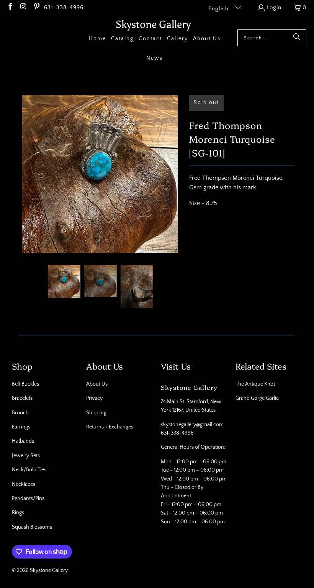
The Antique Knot (255, 384)
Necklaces (23, 484)
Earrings (21, 427)
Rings (18, 513)
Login (274, 7)
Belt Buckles (25, 384)
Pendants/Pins (28, 498)
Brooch (20, 413)
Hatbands (23, 441)
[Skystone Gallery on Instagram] (23, 7)
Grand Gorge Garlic (257, 398)
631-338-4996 (63, 7)
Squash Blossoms (32, 527)
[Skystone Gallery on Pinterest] (36, 7)
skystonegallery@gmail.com (192, 425)
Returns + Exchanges (109, 427)
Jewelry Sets (26, 456)
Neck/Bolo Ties (29, 470)
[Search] (296, 37)
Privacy (94, 398)
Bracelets (22, 398)
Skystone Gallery (48, 570)
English (219, 8)
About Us (97, 384)
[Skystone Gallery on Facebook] (10, 7)
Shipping (96, 413)
